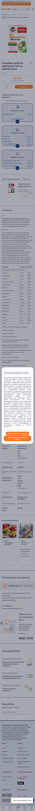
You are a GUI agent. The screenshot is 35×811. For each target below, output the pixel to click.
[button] (31, 798)
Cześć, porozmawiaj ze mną (22, 800)
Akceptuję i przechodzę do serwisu (17, 438)
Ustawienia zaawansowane (17, 433)
